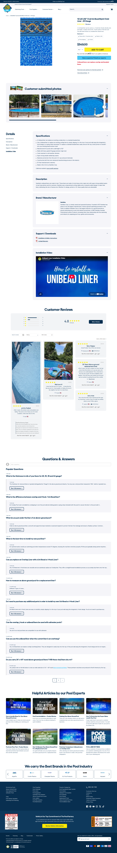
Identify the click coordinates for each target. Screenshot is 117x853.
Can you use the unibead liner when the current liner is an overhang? (33, 638)
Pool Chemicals (36, 789)
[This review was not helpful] (33, 435)
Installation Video (11, 151)
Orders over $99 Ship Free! (58, 1)
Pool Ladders (36, 798)
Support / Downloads (12, 148)
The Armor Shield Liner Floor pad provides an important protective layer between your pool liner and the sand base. (17, 749)
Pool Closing (62, 796)
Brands (7, 835)
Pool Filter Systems (37, 800)
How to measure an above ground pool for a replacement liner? (31, 580)
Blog (22, 835)
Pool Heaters (62, 791)
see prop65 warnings (52, 168)
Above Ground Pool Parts (65, 800)
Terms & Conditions (91, 800)
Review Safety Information (55, 826)
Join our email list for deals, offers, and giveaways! (89, 835)
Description (9, 142)
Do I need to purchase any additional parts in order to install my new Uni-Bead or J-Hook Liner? (43, 601)
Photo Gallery (39, 835)
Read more (80, 33)
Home (7, 15)
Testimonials (29, 835)
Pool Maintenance (37, 801)
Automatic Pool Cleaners (39, 794)
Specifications (10, 138)
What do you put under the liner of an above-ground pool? (29, 517)
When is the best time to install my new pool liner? (25, 538)
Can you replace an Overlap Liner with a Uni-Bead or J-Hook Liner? (32, 559)
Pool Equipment (37, 793)
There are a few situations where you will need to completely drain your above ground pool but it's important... (71, 719)
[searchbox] (16, 335)
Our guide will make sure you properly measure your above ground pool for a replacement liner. (45, 749)
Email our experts (100, 58)
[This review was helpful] (30, 435)
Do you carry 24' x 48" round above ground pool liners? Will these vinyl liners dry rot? (39, 659)
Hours (87, 795)
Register (108, 4)
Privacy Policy (89, 802)
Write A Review (96, 322)
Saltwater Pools (10, 793)
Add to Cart (97, 49)
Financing (15, 835)
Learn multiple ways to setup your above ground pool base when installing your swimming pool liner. (18, 719)
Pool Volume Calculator (12, 798)
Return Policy (89, 796)
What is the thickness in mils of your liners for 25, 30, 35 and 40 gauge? (34, 476)
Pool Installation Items (64, 801)
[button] (104, 107)
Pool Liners (35, 791)
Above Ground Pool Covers (40, 796)
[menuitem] (19, 9)
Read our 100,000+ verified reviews (11, 1)
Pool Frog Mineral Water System (67, 789)
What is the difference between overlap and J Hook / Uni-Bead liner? (33, 497)
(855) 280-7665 (92, 787)
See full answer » (17, 488)
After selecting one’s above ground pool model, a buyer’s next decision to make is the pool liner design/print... (71, 750)
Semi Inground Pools (11, 791)
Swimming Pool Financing (12, 800)
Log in (112, 4)
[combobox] (32, 335)
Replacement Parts (64, 798)
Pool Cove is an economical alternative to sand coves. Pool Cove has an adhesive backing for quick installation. (44, 719)
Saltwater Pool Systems (65, 793)
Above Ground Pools (11, 789)
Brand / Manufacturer (12, 145)
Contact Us (89, 793)
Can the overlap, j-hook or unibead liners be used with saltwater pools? (34, 622)
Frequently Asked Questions (93, 798)
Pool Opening (62, 794)
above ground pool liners (60, 667)
